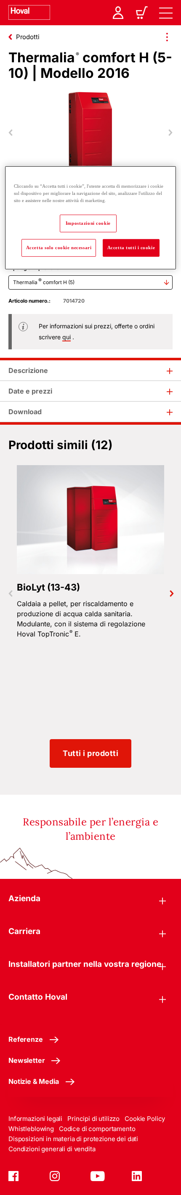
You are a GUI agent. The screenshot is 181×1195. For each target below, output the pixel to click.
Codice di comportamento (97, 1129)
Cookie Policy (145, 1119)
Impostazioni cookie (88, 223)
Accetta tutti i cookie (131, 247)
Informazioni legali (35, 1119)
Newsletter (26, 1060)
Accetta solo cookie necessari (59, 247)
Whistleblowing (31, 1129)
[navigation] (165, 12)
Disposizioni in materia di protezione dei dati (73, 1139)
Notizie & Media (33, 1081)
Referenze (25, 1039)
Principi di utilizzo (93, 1119)
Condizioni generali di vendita (52, 1149)
